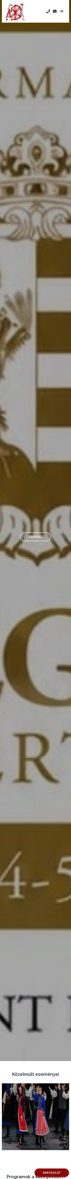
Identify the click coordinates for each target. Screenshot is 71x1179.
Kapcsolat (52, 1172)
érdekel (35, 536)
